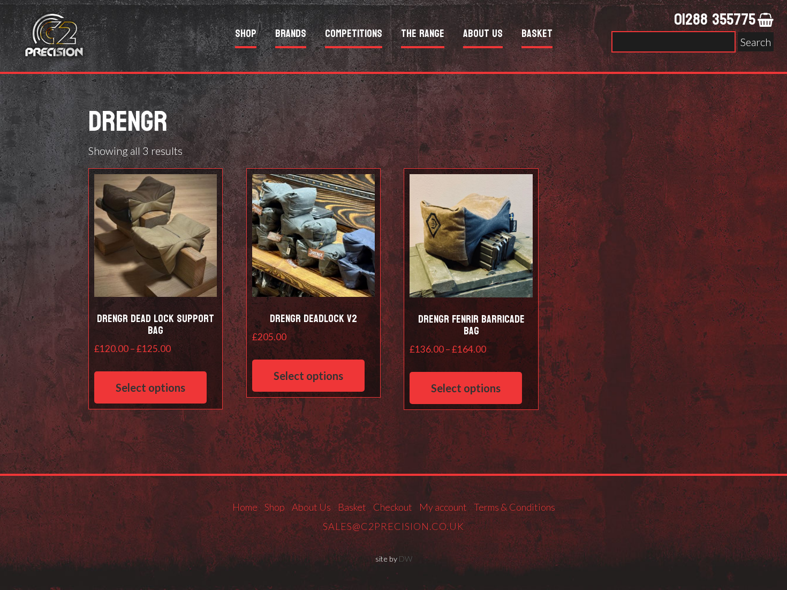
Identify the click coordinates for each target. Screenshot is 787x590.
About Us (483, 35)
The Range (422, 35)
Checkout (392, 507)
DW (405, 558)
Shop (245, 35)
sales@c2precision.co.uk (393, 526)
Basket (537, 35)
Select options (150, 387)
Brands (290, 35)
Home (245, 507)
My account (443, 507)
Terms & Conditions (514, 507)
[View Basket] (766, 20)
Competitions (353, 35)
